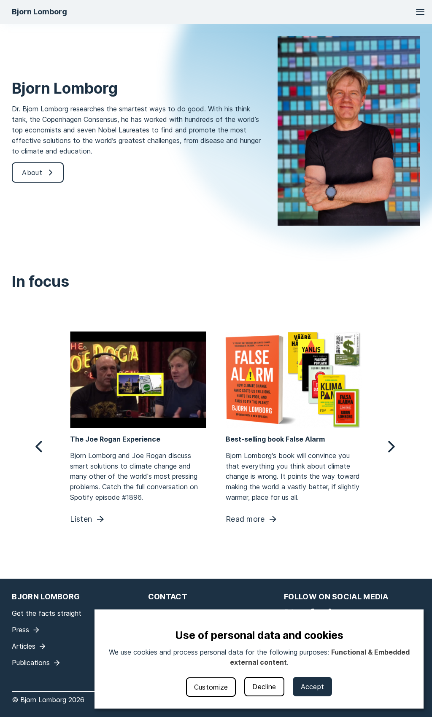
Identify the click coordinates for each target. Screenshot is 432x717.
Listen (81, 519)
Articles (23, 646)
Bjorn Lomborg (39, 11)
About (32, 172)
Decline (264, 686)
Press (20, 629)
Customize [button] (211, 687)
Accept (312, 686)
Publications (31, 662)
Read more (245, 519)
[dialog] (259, 659)
